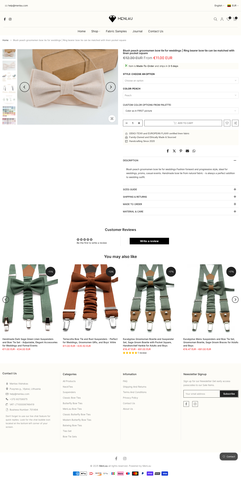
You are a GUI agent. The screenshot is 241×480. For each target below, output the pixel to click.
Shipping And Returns (134, 386)
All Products (69, 381)
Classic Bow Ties (72, 397)
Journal (137, 31)
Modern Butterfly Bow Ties (77, 419)
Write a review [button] (149, 241)
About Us (128, 408)
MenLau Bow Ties (72, 408)
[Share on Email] (187, 150)
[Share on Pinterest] (180, 150)
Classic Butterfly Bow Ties (76, 414)
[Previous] (25, 87)
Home (82, 31)
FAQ (125, 381)
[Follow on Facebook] (4, 19)
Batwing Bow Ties (72, 425)
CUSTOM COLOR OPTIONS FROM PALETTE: (147, 104)
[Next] (111, 87)
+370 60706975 (19, 399)
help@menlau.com (18, 5)
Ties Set (67, 431)
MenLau (146, 465)
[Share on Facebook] (167, 150)
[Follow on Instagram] (10, 19)
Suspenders (69, 392)
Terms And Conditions (134, 392)
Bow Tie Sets (70, 436)
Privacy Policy (130, 397)
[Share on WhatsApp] (194, 150)
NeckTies (68, 386)
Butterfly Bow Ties (72, 403)
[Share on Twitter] (174, 150)
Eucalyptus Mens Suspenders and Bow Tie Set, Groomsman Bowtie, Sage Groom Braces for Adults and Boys (210, 342)
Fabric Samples (116, 31)
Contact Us (155, 31)
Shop (94, 31)
